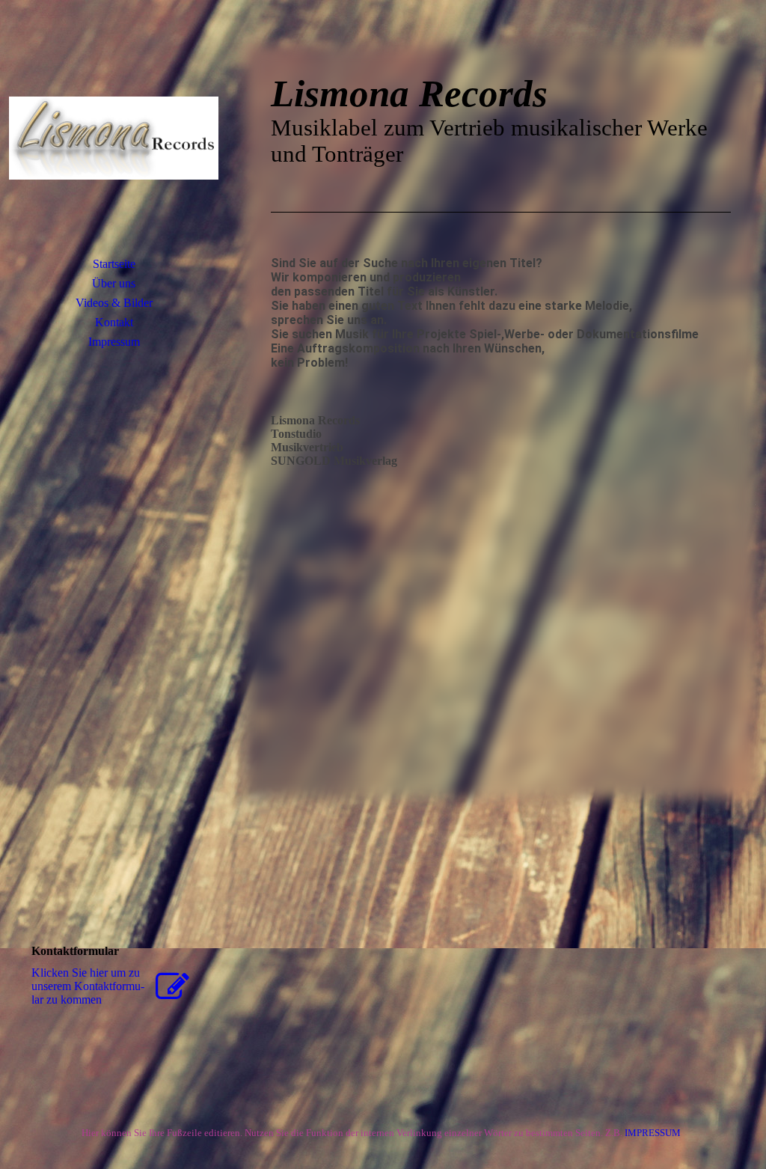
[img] (113, 138)
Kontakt (114, 322)
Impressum (114, 341)
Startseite (114, 263)
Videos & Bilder (114, 302)
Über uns (113, 283)
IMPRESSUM (655, 1132)
